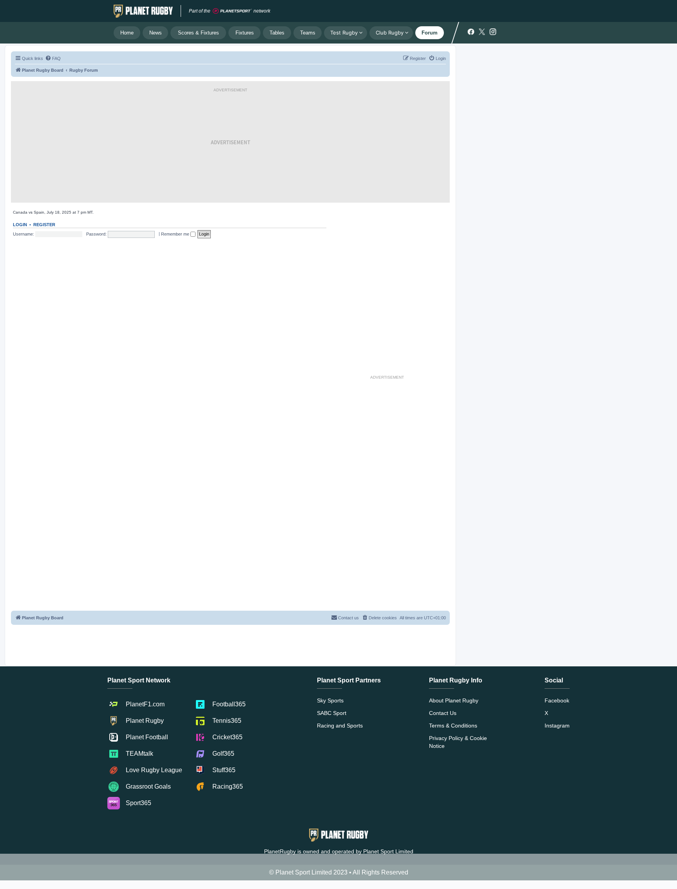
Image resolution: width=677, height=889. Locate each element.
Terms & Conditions (453, 725)
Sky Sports (330, 700)
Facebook (557, 700)
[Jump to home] (143, 11)
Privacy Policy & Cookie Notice (458, 742)
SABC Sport (331, 713)
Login (20, 224)
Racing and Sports (340, 725)
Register (44, 224)
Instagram (557, 725)
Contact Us (442, 713)
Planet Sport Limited (388, 851)
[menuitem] (53, 58)
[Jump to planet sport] (232, 11)
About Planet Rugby (453, 700)
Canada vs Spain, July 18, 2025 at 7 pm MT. (53, 212)
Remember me (175, 234)
